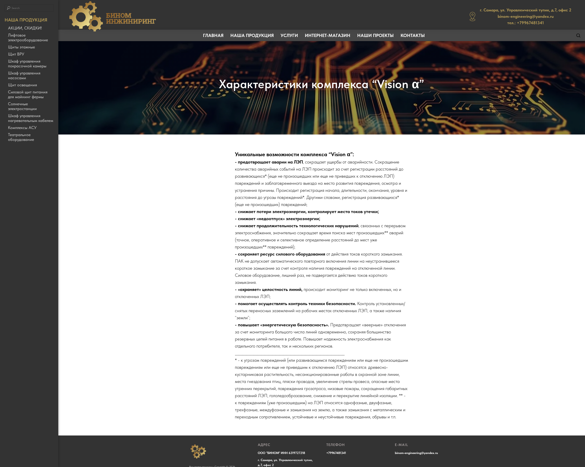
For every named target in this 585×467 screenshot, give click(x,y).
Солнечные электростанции (22, 106)
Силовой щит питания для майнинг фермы (28, 94)
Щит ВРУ (16, 54)
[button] (578, 35)
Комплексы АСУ (22, 127)
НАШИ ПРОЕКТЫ (375, 35)
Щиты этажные (21, 47)
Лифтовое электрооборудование (28, 37)
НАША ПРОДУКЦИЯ (252, 35)
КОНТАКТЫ (413, 35)
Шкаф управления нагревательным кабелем (30, 118)
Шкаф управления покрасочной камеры (27, 63)
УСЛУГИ (289, 35)
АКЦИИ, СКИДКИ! (25, 28)
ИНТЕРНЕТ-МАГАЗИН (327, 35)
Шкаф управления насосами (24, 75)
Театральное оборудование (21, 137)
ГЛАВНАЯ (213, 35)
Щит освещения (22, 84)
